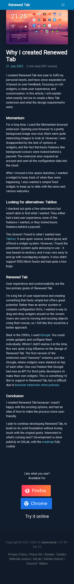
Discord (32, 563)
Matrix (43, 563)
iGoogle (45, 335)
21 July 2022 (14, 66)
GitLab (37, 559)
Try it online (37, 516)
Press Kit (36, 554)
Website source (20, 559)
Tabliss (11, 239)
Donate (49, 554)
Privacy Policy (18, 554)
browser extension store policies (37, 385)
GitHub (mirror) (54, 559)
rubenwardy (49, 542)
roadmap (48, 442)
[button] (63, 5)
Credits (61, 554)
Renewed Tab (19, 5)
